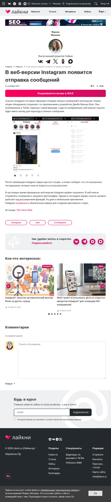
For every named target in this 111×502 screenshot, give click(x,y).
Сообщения (60, 222)
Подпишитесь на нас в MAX (55, 93)
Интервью (70, 11)
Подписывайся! (42, 243)
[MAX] (70, 61)
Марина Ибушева (55, 33)
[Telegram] (48, 61)
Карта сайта (98, 472)
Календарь (54, 473)
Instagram (16, 222)
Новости (35, 11)
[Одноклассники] (63, 61)
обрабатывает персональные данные (59, 490)
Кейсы (87, 11)
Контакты (97, 459)
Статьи (52, 11)
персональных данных (72, 420)
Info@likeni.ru (99, 476)
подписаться (80, 412)
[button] (49, 314)
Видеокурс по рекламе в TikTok (75, 456)
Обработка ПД (13, 454)
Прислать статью (97, 466)
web (38, 222)
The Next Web (24, 210)
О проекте (97, 454)
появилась (22, 203)
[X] (55, 61)
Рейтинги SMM (74, 463)
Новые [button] (9, 383)
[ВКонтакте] (40, 61)
